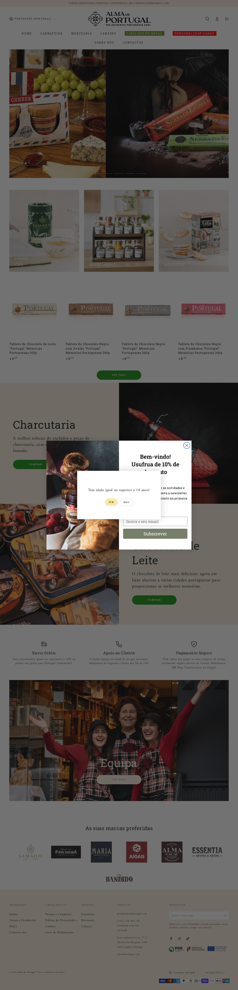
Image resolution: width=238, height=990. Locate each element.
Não (126, 502)
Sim (111, 502)
